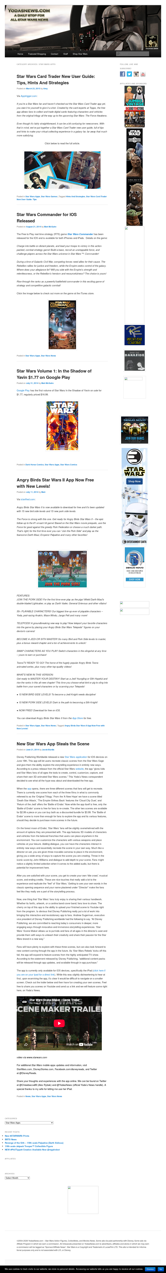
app (29, 788)
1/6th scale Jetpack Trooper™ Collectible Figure (29, 1146)
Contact (54, 53)
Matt (43, 492)
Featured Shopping (37, 53)
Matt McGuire (50, 226)
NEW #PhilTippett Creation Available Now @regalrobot (32, 1149)
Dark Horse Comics (34, 464)
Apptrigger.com (29, 96)
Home (20, 53)
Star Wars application (75, 756)
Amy (45, 88)
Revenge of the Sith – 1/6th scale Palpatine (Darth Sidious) (34, 1142)
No (161, 1269)
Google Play (23, 390)
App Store (77, 718)
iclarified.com (28, 499)
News (28, 1096)
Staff (65, 53)
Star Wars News (48, 355)
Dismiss (150, 1269)
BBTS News (11, 1139)
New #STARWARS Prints (17, 1135)
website (80, 768)
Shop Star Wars (80, 53)
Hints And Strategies (75, 196)
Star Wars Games (49, 196)
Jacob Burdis (48, 749)
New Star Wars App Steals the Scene (53, 744)
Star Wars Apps (32, 196)
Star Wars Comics (68, 464)
